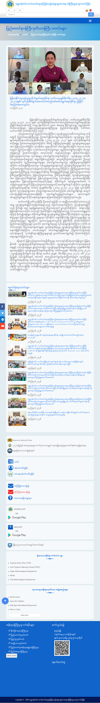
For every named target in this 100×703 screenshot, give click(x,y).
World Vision (15, 597)
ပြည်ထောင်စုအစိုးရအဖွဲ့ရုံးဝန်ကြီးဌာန (24, 647)
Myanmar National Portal (22, 440)
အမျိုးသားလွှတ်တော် (18, 643)
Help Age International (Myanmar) (23, 605)
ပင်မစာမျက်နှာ (13, 34)
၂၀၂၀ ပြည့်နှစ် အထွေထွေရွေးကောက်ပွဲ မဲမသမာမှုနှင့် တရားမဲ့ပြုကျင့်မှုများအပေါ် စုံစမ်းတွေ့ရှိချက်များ (49, 445)
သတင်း (25, 34)
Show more (24, 615)
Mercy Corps (15, 609)
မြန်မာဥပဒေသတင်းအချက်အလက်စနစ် (28, 545)
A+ (20, 10)
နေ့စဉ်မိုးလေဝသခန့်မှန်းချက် (24, 450)
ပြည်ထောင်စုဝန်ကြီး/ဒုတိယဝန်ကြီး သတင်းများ (48, 34)
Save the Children (17, 601)
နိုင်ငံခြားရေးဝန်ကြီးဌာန (19, 631)
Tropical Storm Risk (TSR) (20, 563)
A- (9, 10)
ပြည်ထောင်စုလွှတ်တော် (19, 635)
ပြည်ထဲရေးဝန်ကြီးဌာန (18, 652)
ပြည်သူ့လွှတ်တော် (17, 639)
